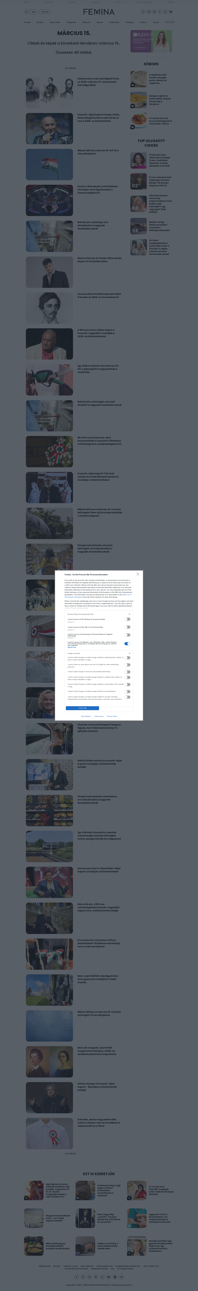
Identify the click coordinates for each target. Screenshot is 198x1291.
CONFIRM (82, 708)
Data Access (99, 716)
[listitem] (99, 614)
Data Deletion (86, 716)
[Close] (138, 575)
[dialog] (99, 645)
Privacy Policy (112, 716)
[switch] (127, 619)
